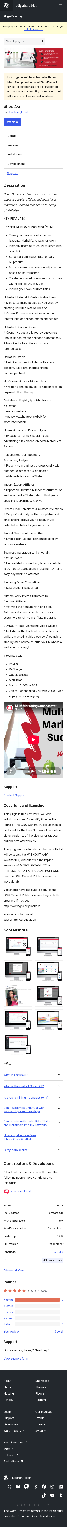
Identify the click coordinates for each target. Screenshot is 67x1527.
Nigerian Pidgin (21, 1478)
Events (39, 1418)
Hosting (9, 1393)
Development (16, 164)
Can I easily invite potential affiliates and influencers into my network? (27, 1123)
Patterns (41, 1400)
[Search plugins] (41, 41)
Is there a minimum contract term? (26, 1097)
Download (12, 121)
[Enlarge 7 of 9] (27, 1014)
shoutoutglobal (18, 112)
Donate (42, 1424)
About (7, 1381)
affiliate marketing (52, 1260)
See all (59, 1331)
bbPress (11, 1455)
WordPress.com (16, 1442)
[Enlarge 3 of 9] (27, 965)
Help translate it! (33, 29)
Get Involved (44, 1411)
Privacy (8, 1400)
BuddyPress (13, 1461)
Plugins (39, 1393)
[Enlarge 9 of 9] (27, 1039)
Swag (40, 1430)
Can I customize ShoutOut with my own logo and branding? (24, 1109)
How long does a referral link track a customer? (20, 1137)
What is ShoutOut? (16, 1075)
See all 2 (58, 1251)
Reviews (12, 145)
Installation (14, 154)
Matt (9, 1449)
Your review (11, 1331)
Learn (7, 1411)
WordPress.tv (14, 1430)
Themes (40, 1387)
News (7, 1387)
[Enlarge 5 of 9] (27, 989)
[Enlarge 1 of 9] (27, 941)
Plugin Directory (13, 16)
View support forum (16, 1358)
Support (12, 173)
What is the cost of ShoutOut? (24, 1086)
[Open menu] (61, 5)
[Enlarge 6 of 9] (58, 989)
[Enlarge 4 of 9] (58, 965)
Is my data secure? (16, 1150)
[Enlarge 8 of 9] (58, 1014)
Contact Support (15, 795)
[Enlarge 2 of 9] (58, 941)
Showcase (42, 1381)
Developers (11, 1424)
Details (11, 135)
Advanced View (14, 1270)
